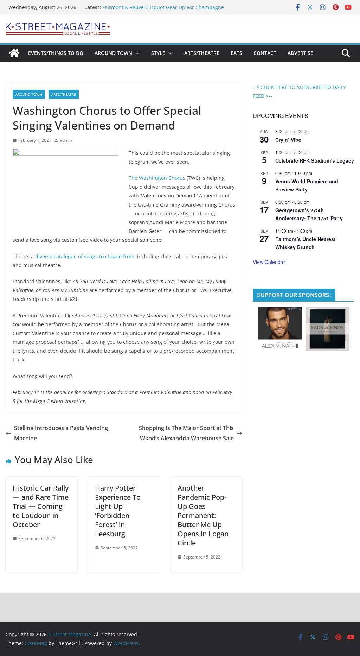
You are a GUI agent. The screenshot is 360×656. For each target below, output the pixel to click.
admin (66, 140)
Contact (264, 53)
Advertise (300, 53)
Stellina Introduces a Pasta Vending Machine (61, 433)
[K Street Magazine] (14, 53)
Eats (236, 53)
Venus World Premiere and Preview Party (306, 185)
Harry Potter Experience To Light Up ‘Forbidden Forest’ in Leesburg (118, 510)
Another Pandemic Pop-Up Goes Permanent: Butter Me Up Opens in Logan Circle (203, 515)
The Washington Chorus (157, 178)
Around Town (113, 53)
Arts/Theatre (201, 53)
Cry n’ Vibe (288, 139)
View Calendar (269, 261)
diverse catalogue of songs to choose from (84, 256)
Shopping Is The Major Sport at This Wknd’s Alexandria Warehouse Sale (186, 433)
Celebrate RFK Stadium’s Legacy (314, 160)
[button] (136, 53)
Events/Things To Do (55, 53)
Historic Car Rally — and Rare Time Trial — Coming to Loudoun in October (41, 506)
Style (158, 53)
